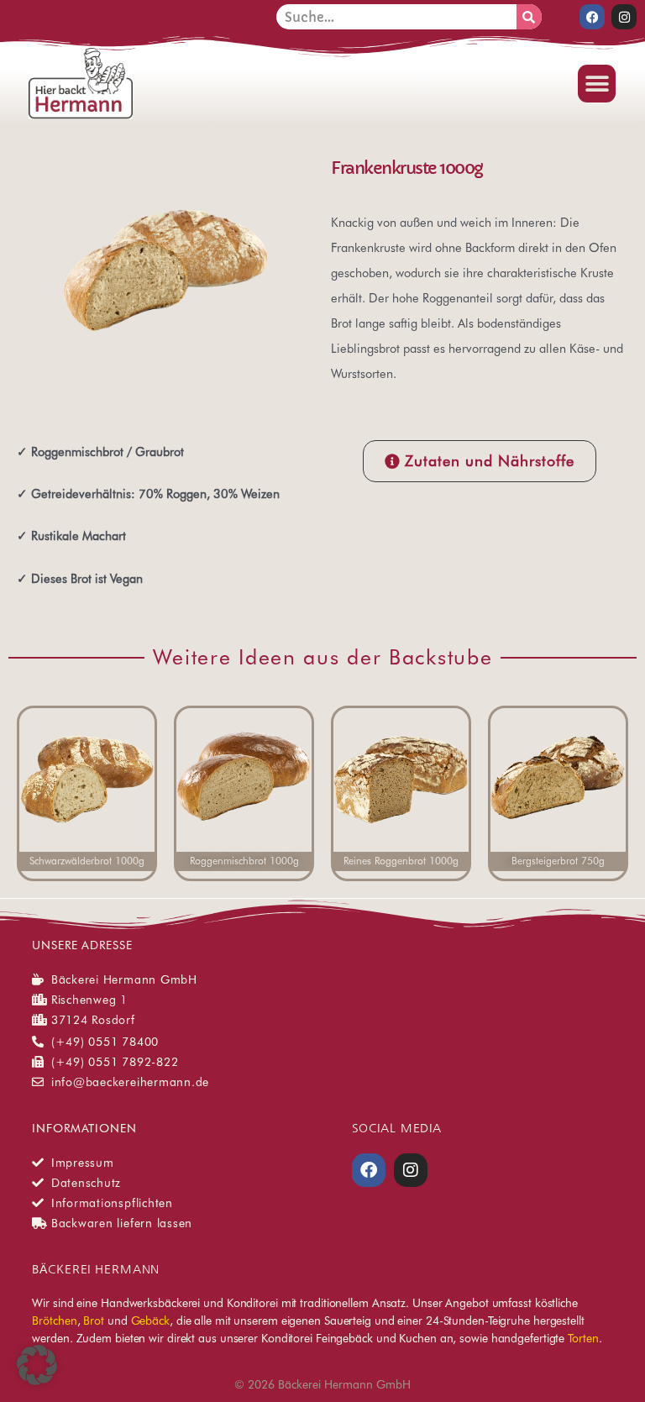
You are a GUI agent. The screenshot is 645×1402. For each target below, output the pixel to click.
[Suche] (529, 16)
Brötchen (54, 1320)
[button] (597, 83)
